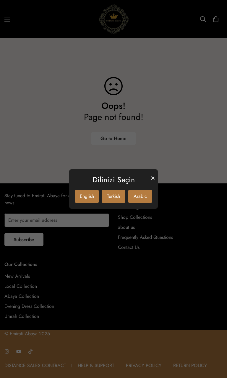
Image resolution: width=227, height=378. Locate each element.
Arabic (140, 196)
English (87, 196)
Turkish (113, 196)
